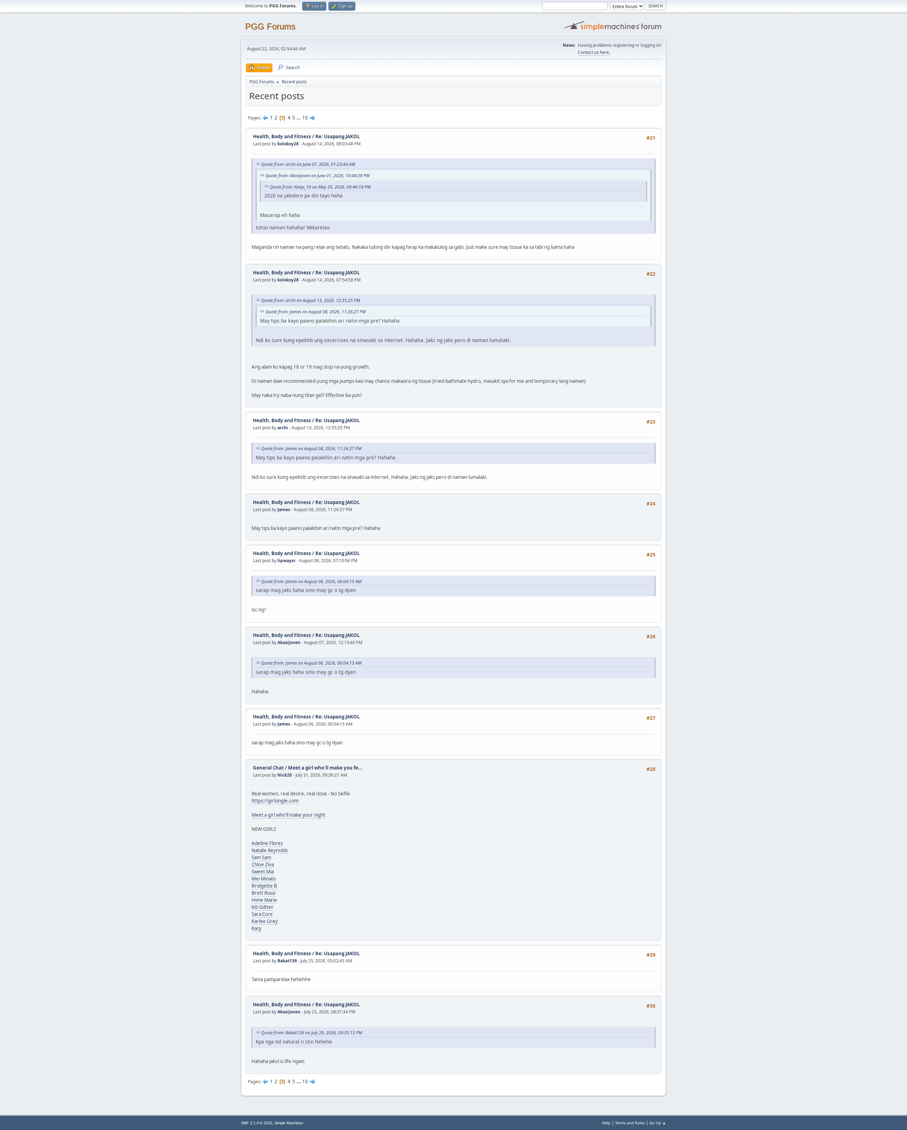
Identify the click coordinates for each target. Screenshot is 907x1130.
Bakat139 (287, 961)
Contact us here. (594, 52)
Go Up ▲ (657, 1122)
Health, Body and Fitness (282, 136)
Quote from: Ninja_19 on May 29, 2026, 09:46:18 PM (320, 187)
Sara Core (262, 914)
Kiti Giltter (263, 907)
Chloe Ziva (263, 864)
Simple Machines (288, 1123)
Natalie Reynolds (270, 850)
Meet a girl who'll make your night (288, 815)
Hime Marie (264, 900)
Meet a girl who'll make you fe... (325, 768)
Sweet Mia (263, 871)
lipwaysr (286, 561)
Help (606, 1122)
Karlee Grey (265, 921)
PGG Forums (270, 26)
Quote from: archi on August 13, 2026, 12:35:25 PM (310, 300)
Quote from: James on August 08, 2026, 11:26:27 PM (315, 312)
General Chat (268, 768)
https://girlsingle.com (275, 801)
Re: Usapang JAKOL (337, 136)
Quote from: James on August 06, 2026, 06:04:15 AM (311, 581)
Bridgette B (264, 886)
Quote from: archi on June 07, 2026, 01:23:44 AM (308, 164)
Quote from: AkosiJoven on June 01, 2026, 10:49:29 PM (317, 176)
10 (305, 117)
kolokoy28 (288, 144)
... (299, 117)
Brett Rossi (263, 893)
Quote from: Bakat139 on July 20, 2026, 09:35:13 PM (311, 1033)
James (283, 510)
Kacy (256, 928)
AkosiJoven (288, 642)
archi (282, 428)
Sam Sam (261, 857)
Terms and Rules (630, 1122)
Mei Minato (264, 879)
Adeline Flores (267, 843)
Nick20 (284, 775)
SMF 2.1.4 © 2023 (256, 1123)
